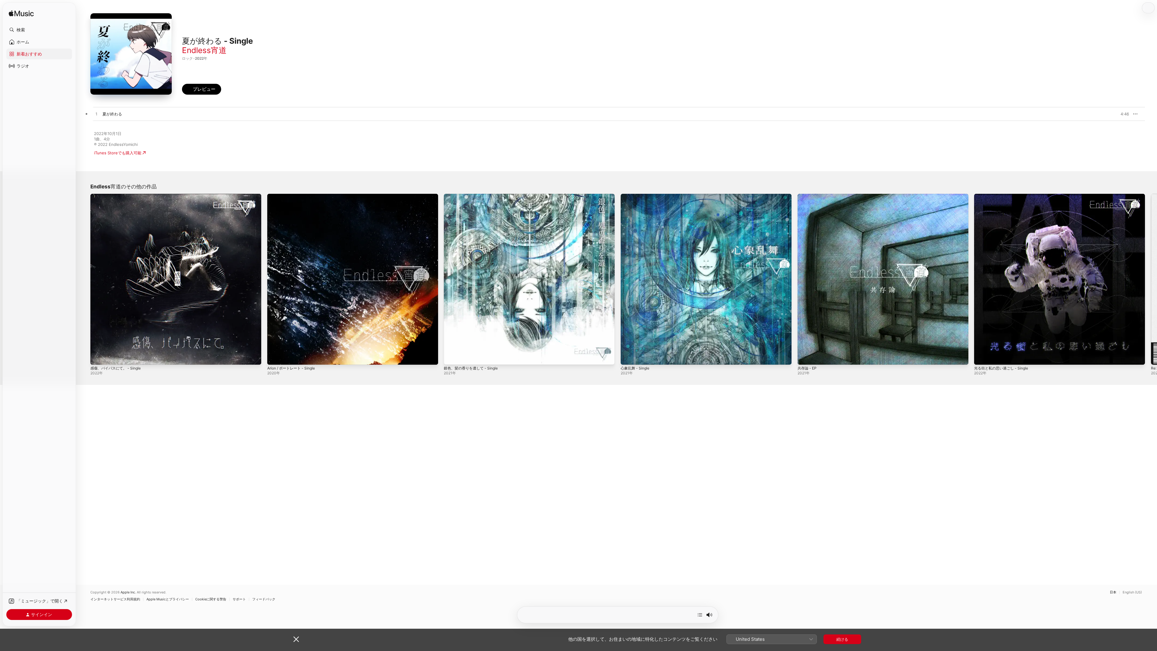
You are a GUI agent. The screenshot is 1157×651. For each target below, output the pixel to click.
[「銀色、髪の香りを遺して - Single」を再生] (451, 357)
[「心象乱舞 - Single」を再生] (628, 357)
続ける (842, 639)
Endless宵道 (204, 50)
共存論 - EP (808, 196)
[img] (21, 13)
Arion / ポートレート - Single (293, 196)
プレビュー (1121, 114)
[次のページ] (1151, 279)
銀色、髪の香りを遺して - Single (473, 196)
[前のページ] (84, 279)
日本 (1113, 592)
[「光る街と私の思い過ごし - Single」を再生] (981, 357)
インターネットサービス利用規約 (115, 599)
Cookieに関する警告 (210, 599)
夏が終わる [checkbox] (112, 114)
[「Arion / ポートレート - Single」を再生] (274, 357)
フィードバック (263, 599)
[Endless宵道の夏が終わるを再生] (96, 114)
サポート (239, 599)
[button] (39, 30)
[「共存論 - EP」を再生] (805, 357)
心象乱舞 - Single (636, 196)
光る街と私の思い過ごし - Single (1003, 196)
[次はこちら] (700, 615)
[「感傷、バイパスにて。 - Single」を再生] (97, 357)
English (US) (1132, 592)
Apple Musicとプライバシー (167, 599)
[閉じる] (296, 639)
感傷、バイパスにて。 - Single (117, 196)
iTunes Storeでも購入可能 (117, 152)
